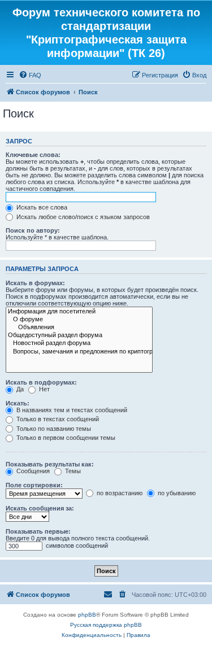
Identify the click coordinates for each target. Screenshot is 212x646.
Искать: (17, 403)
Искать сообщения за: (40, 508)
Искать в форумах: (35, 283)
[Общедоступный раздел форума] (79, 335)
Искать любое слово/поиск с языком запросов (82, 216)
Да (19, 389)
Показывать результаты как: (50, 464)
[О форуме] (79, 320)
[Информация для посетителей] (79, 312)
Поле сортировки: (34, 485)
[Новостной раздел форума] (79, 343)
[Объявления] (79, 327)
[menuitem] (30, 75)
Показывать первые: (38, 531)
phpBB (87, 615)
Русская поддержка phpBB (106, 625)
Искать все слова (41, 207)
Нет (43, 389)
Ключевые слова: (33, 154)
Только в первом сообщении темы (65, 437)
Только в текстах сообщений (57, 419)
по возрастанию (118, 493)
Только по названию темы (53, 428)
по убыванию (176, 493)
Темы (72, 471)
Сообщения (32, 471)
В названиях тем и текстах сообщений (71, 410)
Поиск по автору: (33, 230)
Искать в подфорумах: (41, 382)
